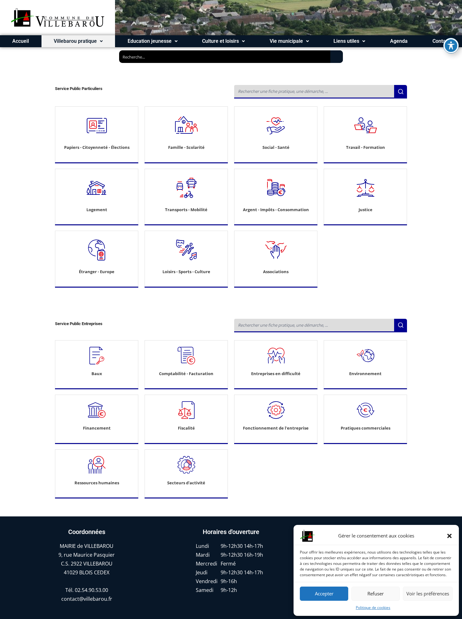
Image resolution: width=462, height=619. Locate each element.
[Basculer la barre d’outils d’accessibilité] (451, 45)
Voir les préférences (427, 593)
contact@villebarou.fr (86, 598)
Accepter (324, 593)
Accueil (20, 41)
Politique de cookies (373, 607)
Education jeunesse (150, 41)
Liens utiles (346, 41)
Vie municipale (286, 41)
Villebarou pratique (75, 41)
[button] (449, 536)
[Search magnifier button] (336, 56)
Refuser (375, 593)
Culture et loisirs (220, 41)
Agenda (399, 41)
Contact (441, 41)
